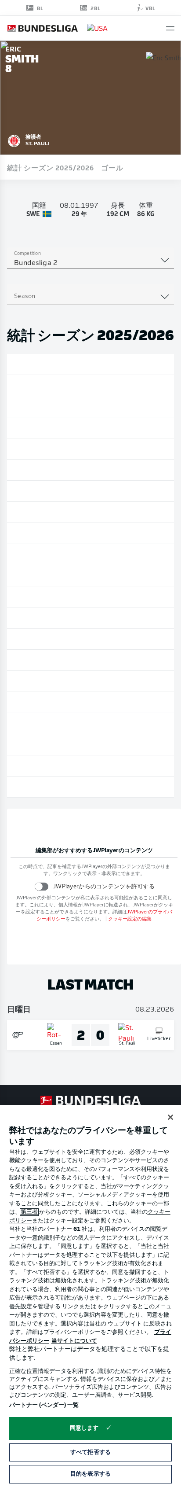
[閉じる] (170, 1117)
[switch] (41, 886)
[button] (170, 28)
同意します (84, 1428)
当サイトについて (74, 1341)
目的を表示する (90, 1474)
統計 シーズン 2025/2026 (50, 167)
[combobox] (90, 263)
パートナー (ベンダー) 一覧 (44, 1405)
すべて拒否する (90, 1452)
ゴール (112, 167)
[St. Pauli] (14, 139)
